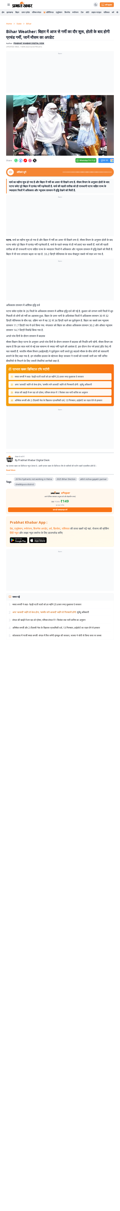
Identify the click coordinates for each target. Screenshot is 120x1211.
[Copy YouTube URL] (25, 160)
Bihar (28, 23)
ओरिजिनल (50, 12)
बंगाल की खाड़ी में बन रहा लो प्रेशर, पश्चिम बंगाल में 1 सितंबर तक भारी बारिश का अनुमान (51, 392)
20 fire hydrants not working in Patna (34, 479)
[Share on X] (34, 160)
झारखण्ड (10, 12)
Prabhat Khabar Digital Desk (34, 460)
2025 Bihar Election (66, 479)
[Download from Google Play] (18, 540)
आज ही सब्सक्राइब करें (60, 509)
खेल (117, 12)
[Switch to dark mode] (95, 4)
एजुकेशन (59, 12)
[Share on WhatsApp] (16, 160)
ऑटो (87, 12)
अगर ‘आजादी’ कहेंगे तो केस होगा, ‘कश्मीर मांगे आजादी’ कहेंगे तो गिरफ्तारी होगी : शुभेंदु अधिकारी (53, 384)
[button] (60, 125)
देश (11, 528)
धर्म (113, 12)
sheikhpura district (25, 484)
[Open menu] (8, 4)
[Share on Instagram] (30, 160)
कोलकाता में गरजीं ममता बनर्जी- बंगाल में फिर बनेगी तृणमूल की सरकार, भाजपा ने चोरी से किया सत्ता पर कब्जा (56, 635)
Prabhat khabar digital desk (28, 43)
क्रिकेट (56, 528)
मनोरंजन (75, 12)
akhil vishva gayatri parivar (93, 479)
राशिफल (106, 12)
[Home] (22, 5)
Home (9, 23)
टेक (82, 12)
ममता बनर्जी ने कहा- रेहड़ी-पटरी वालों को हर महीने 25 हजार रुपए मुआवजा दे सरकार (49, 376)
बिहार (17, 12)
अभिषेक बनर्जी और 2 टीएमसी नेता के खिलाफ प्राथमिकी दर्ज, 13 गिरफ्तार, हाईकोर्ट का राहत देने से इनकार (58, 400)
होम (3, 12)
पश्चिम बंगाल (36, 12)
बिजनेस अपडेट (40, 528)
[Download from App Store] (38, 540)
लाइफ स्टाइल (96, 12)
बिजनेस (67, 12)
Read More (10, 470)
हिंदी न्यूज (14, 532)
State (19, 23)
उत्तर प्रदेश (26, 12)
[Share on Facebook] (20, 160)
